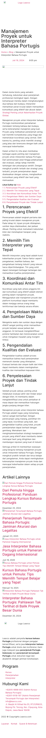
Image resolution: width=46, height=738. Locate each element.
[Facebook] (4, 731)
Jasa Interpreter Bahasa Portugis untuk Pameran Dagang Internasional (22, 550)
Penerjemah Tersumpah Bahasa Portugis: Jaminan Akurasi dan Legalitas (21, 524)
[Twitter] (18, 731)
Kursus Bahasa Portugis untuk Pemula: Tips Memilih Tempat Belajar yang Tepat (21, 576)
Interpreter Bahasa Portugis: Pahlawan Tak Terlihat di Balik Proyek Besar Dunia (21, 604)
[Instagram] (11, 731)
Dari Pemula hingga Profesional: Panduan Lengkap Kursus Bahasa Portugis (22, 496)
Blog (11, 52)
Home (4, 52)
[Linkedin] (24, 731)
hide (19, 185)
